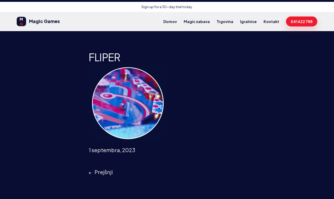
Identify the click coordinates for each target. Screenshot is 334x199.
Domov (170, 21)
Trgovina (225, 21)
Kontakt (271, 21)
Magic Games (40, 21)
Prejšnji (103, 172)
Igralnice (248, 21)
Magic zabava (197, 21)
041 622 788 (302, 21)
